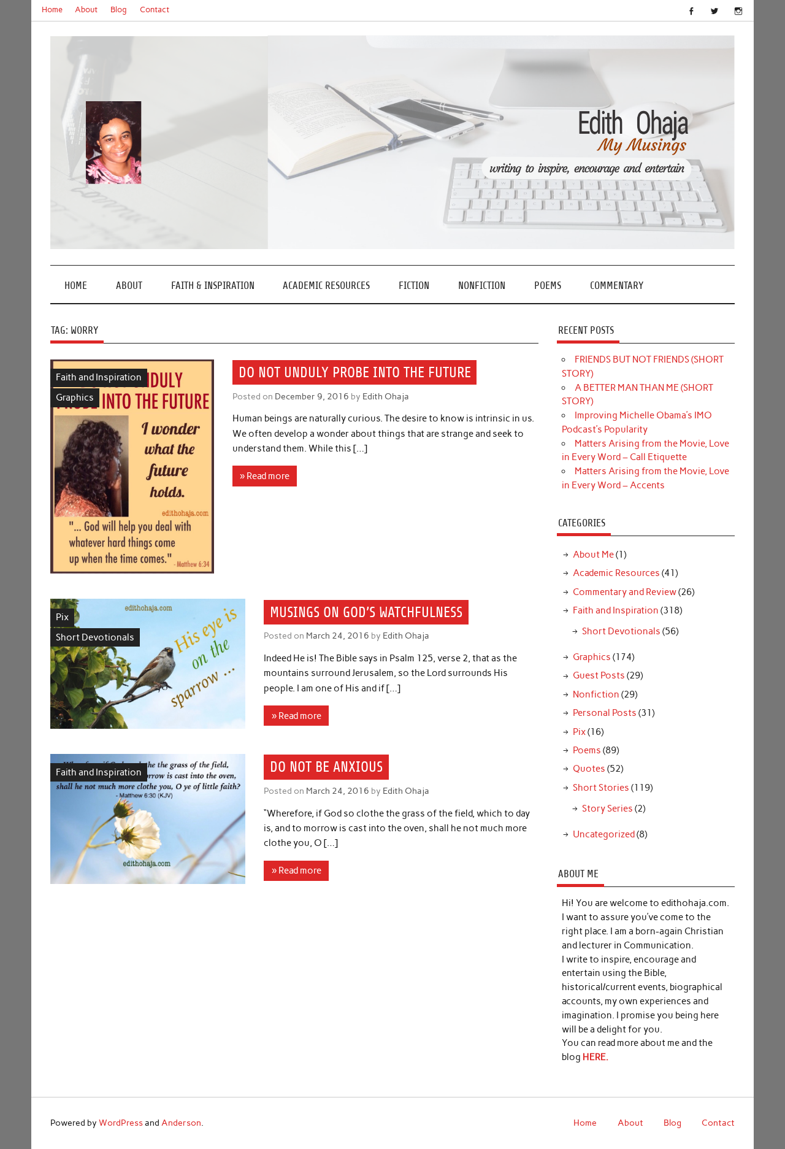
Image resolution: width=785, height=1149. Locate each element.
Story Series (607, 808)
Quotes (589, 768)
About (86, 9)
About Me (593, 554)
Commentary (616, 285)
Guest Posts (599, 675)
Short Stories (601, 787)
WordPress (121, 1123)
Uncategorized (604, 834)
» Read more (264, 476)
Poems (547, 285)
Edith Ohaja (385, 396)
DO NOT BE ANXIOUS (326, 767)
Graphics (75, 397)
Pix (62, 617)
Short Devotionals (95, 637)
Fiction (414, 285)
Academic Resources (326, 285)
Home (52, 9)
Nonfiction (481, 285)
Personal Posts (605, 712)
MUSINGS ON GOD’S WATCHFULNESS (366, 612)
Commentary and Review (624, 592)
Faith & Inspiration (213, 285)
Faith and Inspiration (99, 377)
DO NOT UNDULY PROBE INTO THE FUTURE (355, 372)
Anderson (181, 1123)
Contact (154, 9)
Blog (118, 9)
